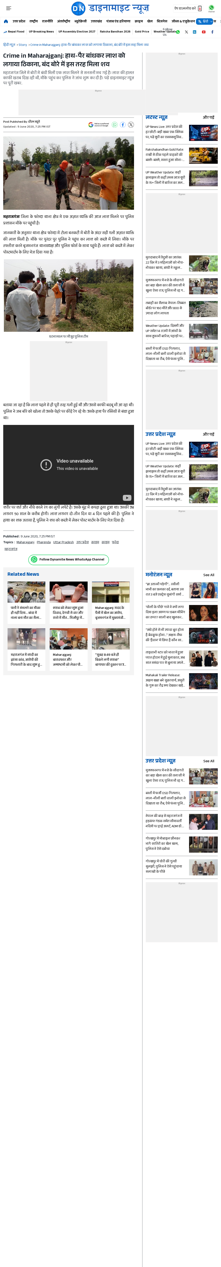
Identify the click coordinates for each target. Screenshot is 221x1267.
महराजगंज (11, 549)
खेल (150, 22)
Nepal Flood (16, 32)
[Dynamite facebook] (212, 32)
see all (208, 576)
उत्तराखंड (96, 22)
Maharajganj (25, 543)
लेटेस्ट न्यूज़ (156, 118)
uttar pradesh (63, 543)
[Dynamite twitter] (186, 32)
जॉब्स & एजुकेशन (183, 22)
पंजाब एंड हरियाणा (118, 22)
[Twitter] (131, 125)
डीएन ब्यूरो (34, 122)
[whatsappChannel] (211, 8)
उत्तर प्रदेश (19, 22)
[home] (5, 21)
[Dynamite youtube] (203, 32)
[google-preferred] (98, 125)
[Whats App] (115, 125)
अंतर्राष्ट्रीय (63, 22)
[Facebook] (123, 125)
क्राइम (139, 22)
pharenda (44, 543)
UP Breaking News (41, 32)
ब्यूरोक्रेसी (80, 22)
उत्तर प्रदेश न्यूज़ (160, 435)
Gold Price (142, 32)
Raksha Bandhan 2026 (115, 32)
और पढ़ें (208, 118)
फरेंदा (115, 543)
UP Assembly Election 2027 (76, 32)
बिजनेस (162, 22)
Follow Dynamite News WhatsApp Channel (71, 560)
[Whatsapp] (34, 559)
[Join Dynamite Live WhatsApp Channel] (178, 32)
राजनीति (47, 22)
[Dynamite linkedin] (195, 32)
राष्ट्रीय (34, 22)
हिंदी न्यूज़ (9, 45)
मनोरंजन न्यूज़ (159, 575)
